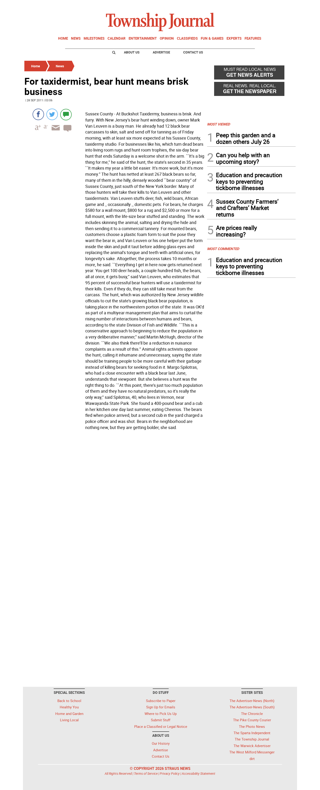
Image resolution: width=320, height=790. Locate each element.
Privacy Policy (170, 773)
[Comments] (66, 114)
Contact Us (193, 52)
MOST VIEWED (218, 124)
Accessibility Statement (198, 773)
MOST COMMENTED (223, 248)
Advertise (161, 52)
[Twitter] (52, 114)
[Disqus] (114, 496)
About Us (132, 52)
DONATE (284, 5)
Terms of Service (146, 773)
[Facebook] (38, 114)
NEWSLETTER (258, 5)
